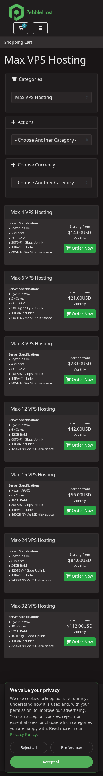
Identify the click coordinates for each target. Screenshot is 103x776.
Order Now (82, 248)
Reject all (29, 747)
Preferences (71, 747)
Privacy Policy (23, 734)
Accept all (51, 761)
